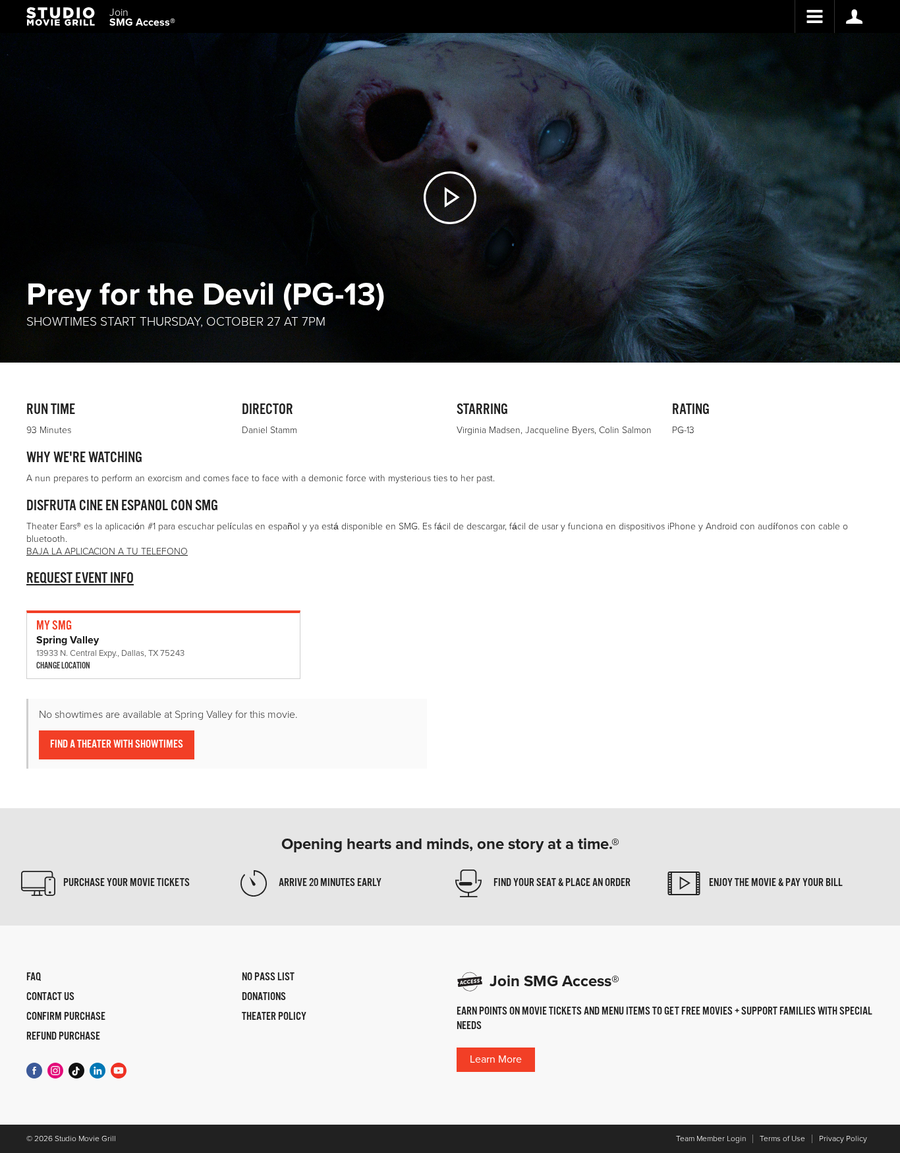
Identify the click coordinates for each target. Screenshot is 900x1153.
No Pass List (268, 978)
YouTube (119, 1071)
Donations (264, 997)
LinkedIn (97, 1071)
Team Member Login (711, 1139)
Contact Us (50, 997)
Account (854, 16)
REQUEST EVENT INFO (80, 578)
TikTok (76, 1071)
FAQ (33, 978)
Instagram (55, 1071)
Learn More (496, 1059)
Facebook (34, 1071)
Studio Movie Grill (60, 16)
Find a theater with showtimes (116, 745)
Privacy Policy (843, 1139)
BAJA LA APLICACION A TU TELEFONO (107, 551)
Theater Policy (274, 1017)
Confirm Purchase (65, 1017)
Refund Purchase (63, 1037)
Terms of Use (782, 1139)
